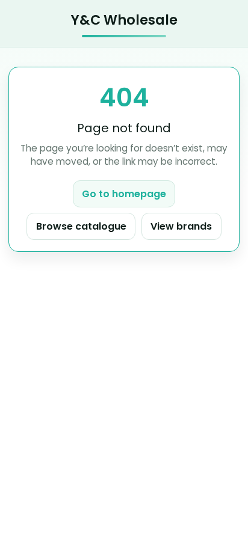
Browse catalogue (81, 226)
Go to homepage (124, 194)
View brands (181, 226)
